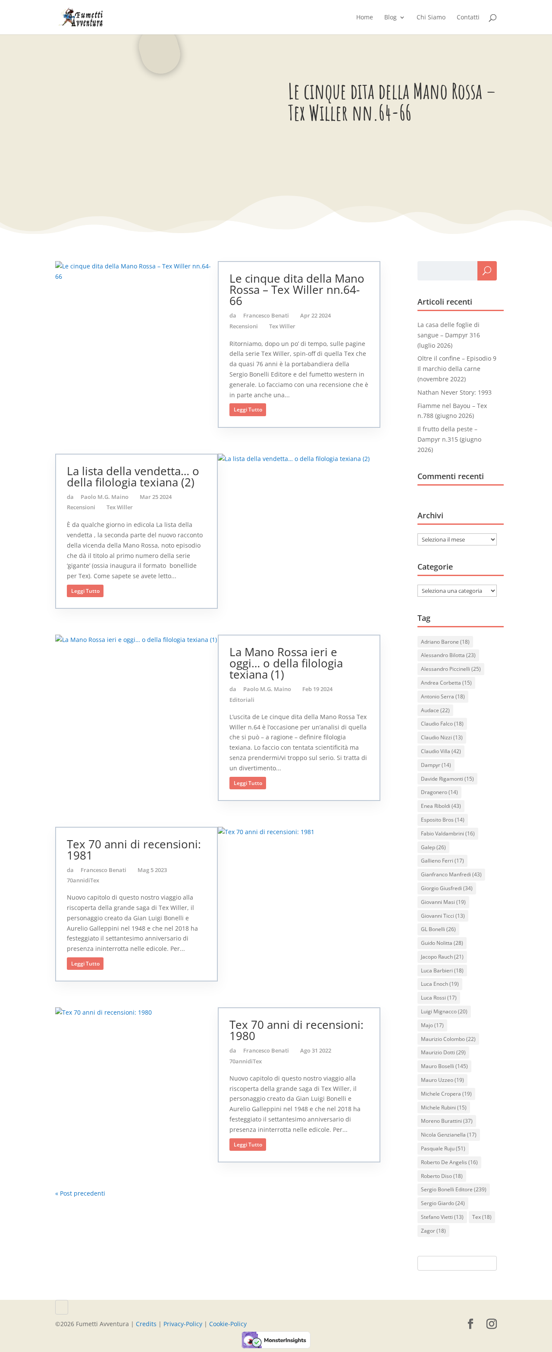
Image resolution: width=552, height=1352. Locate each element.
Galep (433, 847)
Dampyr (436, 765)
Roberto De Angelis (449, 1162)
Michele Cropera (446, 1093)
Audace (435, 710)
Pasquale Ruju (443, 1148)
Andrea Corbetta (446, 682)
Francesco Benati (266, 315)
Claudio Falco (442, 723)
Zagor (433, 1230)
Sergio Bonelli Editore (453, 1189)
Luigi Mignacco (444, 1011)
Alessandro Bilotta (448, 655)
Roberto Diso (442, 1176)
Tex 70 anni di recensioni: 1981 (134, 849)
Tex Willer (282, 326)
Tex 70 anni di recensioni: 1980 (296, 1030)
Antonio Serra (443, 696)
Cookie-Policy (228, 1324)
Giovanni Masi (443, 902)
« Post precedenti (80, 1193)
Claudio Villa (441, 751)
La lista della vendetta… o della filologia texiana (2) (133, 476)
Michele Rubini (444, 1107)
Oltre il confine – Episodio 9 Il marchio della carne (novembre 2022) (456, 368)
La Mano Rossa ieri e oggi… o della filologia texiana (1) (286, 663)
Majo (432, 1025)
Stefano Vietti (442, 1217)
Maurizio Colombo (448, 1039)
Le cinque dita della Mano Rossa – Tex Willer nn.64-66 (296, 289)
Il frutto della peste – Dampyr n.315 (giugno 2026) (449, 439)
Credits (146, 1324)
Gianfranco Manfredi (451, 874)
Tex (482, 1217)
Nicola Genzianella (449, 1134)
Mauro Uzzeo (442, 1080)
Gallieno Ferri (442, 860)
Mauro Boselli (444, 1066)
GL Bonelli (438, 929)
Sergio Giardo (443, 1203)
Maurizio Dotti (443, 1052)
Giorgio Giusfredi (447, 888)
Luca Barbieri (442, 970)
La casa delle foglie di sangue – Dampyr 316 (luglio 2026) (448, 335)
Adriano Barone (445, 641)
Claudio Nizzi (442, 737)
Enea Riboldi (441, 806)
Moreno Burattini (447, 1121)
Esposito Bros (442, 819)
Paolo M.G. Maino (105, 497)
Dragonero (439, 792)
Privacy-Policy (182, 1324)
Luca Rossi (439, 997)
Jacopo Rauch (442, 956)
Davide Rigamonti (447, 778)
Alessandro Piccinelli (451, 669)
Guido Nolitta (442, 943)
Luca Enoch (440, 984)
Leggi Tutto (248, 409)
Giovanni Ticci (443, 915)
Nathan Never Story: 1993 (454, 392)
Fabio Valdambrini (448, 833)
